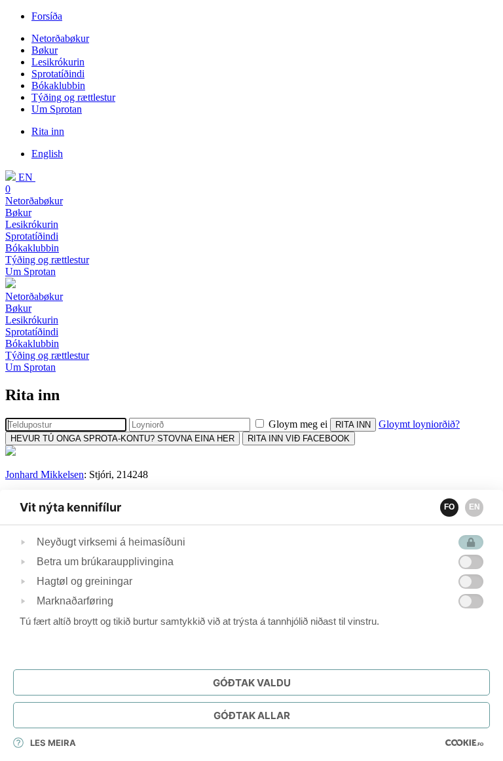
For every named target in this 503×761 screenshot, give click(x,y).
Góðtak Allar (252, 715)
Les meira (53, 742)
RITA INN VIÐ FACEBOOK (299, 438)
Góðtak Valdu (252, 683)
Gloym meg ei (298, 424)
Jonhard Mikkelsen (44, 474)
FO (449, 506)
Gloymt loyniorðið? (419, 424)
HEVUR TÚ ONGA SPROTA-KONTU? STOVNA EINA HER (122, 438)
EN (474, 506)
